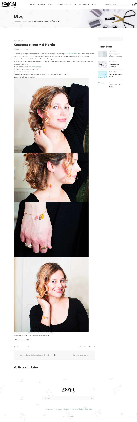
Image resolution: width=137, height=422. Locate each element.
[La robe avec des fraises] (102, 85)
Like (18, 49)
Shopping (18, 41)
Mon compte (49, 409)
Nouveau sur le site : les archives (115, 55)
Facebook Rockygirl (34, 67)
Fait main (113, 51)
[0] (133, 5)
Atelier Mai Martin (72, 54)
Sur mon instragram (81, 355)
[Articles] (54, 355)
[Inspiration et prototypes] (102, 64)
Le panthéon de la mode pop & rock (34, 355)
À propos (59, 409)
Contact (66, 409)
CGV (90, 409)
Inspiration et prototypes (114, 65)
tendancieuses (33, 347)
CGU (86, 409)
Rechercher (128, 4)
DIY (110, 82)
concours (24, 347)
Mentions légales (77, 409)
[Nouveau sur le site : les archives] (102, 54)
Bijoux (19, 347)
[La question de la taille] (102, 74)
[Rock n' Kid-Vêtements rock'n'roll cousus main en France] (9, 4)
